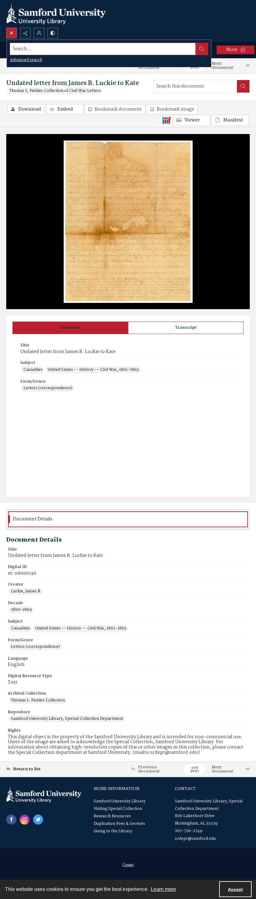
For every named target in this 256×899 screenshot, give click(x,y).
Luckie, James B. (26, 591)
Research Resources (112, 816)
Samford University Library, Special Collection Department (67, 719)
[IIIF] (166, 120)
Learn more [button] (163, 889)
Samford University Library (119, 801)
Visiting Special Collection (118, 809)
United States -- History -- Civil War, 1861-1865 (93, 370)
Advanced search (26, 60)
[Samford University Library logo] (56, 14)
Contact (128, 865)
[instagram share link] (25, 820)
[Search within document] (243, 86)
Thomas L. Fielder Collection (38, 700)
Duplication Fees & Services (119, 823)
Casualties (32, 370)
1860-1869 (21, 610)
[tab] (70, 328)
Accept (235, 889)
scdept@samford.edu (195, 838)
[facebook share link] (11, 820)
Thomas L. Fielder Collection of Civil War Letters (55, 91)
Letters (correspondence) (47, 388)
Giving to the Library (113, 831)
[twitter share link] (38, 820)
